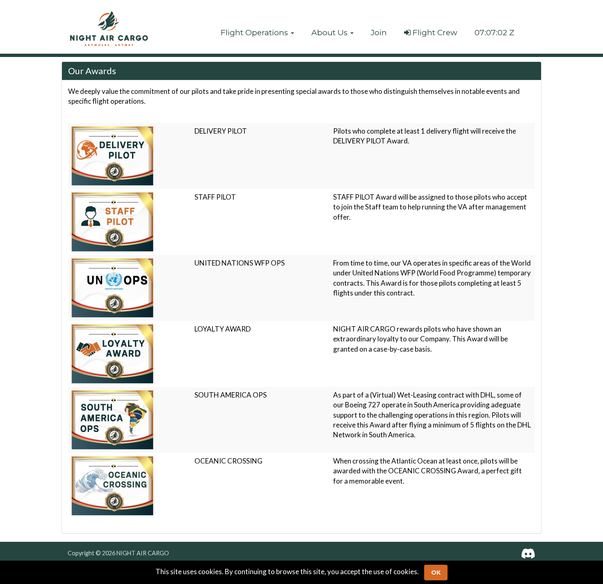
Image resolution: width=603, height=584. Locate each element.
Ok (436, 572)
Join (379, 32)
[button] (257, 33)
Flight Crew (434, 32)
